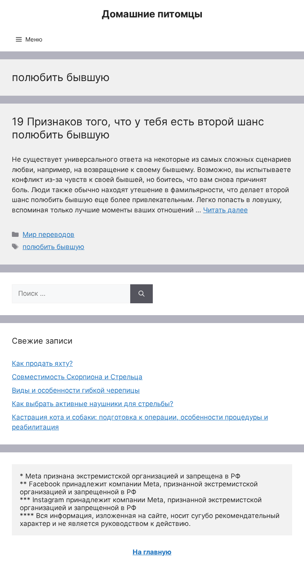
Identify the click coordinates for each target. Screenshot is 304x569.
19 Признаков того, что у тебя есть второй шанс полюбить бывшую (138, 128)
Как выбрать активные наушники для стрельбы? (92, 404)
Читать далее (225, 210)
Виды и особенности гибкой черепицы (76, 390)
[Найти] (141, 293)
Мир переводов (48, 234)
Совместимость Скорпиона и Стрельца (77, 377)
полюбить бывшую (53, 247)
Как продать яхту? (42, 363)
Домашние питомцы (152, 14)
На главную (152, 552)
